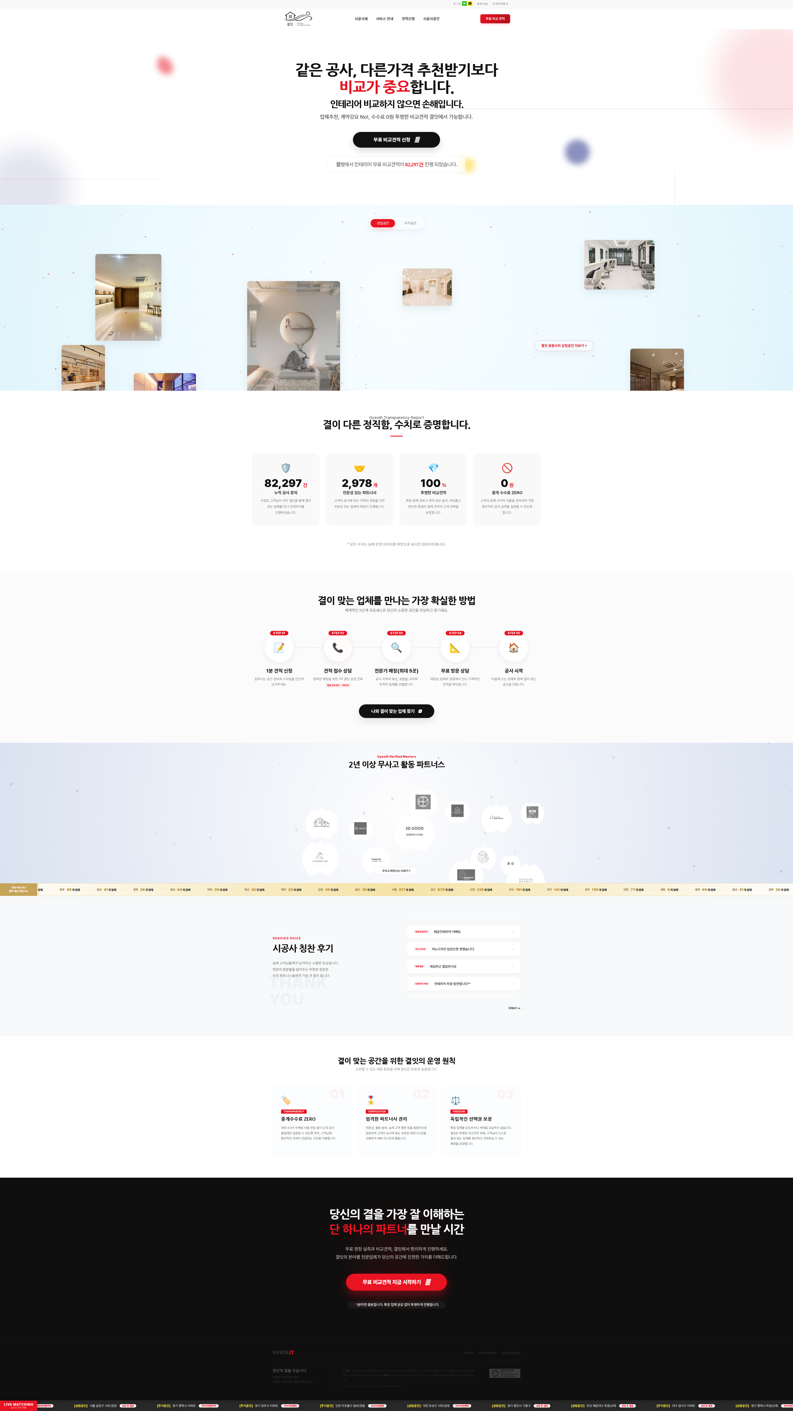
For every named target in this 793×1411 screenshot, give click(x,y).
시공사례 (361, 19)
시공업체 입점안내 (511, 1353)
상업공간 (383, 223)
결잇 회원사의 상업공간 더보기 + (564, 346)
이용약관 (468, 1353)
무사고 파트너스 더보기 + (396, 870)
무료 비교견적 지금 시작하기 (392, 1282)
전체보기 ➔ (514, 1008)
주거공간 (410, 223)
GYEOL (283, 1352)
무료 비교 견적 (495, 19)
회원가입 (482, 3)
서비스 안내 (384, 19)
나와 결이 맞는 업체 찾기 (393, 711)
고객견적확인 (500, 3)
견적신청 (408, 19)
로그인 (457, 3)
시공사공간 (431, 19)
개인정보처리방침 (487, 1353)
